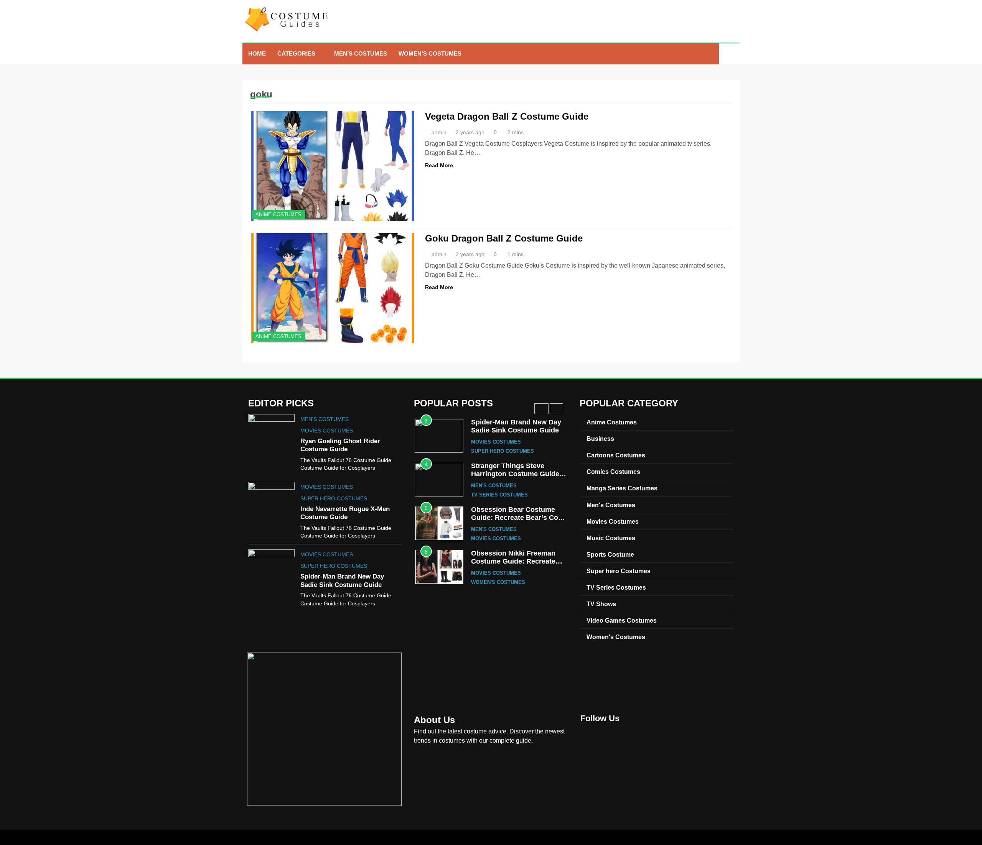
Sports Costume (610, 554)
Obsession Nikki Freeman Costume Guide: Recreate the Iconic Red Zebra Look (514, 561)
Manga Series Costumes (622, 488)
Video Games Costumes (622, 620)
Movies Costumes (326, 430)
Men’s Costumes (360, 53)
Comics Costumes (613, 471)
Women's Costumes (498, 582)
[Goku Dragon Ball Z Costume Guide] (332, 288)
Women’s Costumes (430, 53)
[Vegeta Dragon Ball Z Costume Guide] (332, 166)
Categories (296, 53)
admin (439, 132)
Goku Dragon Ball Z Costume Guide (504, 238)
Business (600, 438)
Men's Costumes (324, 419)
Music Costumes (611, 537)
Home (257, 53)
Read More (439, 165)
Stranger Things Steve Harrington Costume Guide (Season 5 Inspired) (515, 474)
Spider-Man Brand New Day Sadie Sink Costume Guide (516, 426)
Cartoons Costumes (616, 455)
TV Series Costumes (499, 495)
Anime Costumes (278, 214)
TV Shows (601, 603)
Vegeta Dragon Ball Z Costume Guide (506, 116)
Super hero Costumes (333, 498)
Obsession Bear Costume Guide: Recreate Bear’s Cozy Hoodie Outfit (518, 518)
